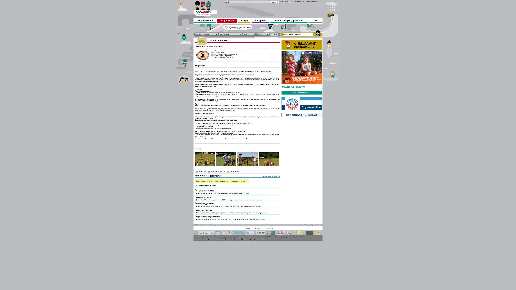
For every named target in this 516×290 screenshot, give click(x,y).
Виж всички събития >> (301, 92)
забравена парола (312, 2)
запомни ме (284, 2)
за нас (248, 228)
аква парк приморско (233, 239)
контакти (258, 228)
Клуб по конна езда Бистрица (208, 217)
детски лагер (246, 239)
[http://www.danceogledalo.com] (250, 234)
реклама (269, 228)
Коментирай (215, 176)
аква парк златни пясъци (237, 237)
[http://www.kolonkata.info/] (204, 234)
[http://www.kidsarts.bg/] (218, 234)
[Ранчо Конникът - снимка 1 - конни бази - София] (205, 159)
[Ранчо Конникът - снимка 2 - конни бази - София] (226, 159)
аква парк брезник (268, 237)
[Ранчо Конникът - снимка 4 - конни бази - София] (269, 159)
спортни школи (205, 20)
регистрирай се (299, 2)
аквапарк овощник (204, 237)
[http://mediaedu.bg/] (227, 234)
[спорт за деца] (205, 8)
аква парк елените (254, 237)
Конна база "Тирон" (204, 197)
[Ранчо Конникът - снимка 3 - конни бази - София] (247, 159)
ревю (315, 20)
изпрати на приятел (218, 171)
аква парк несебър (218, 239)
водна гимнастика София (261, 239)
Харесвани (276, 176)
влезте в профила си (222, 181)
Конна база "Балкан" (204, 210)
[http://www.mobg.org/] (298, 234)
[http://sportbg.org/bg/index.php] (289, 234)
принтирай (202, 171)
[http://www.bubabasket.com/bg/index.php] (271, 234)
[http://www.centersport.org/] (309, 234)
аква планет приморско (219, 237)
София (220, 46)
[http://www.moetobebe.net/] (239, 234)
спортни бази (227, 20)
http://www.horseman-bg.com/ (224, 57)
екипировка (260, 20)
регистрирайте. (242, 181)
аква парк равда (281, 237)
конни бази (211, 46)
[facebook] (302, 116)
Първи (270, 176)
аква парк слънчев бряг (297, 237)
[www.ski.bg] (281, 234)
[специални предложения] (302, 49)
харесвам (234, 171)
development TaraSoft (315, 225)
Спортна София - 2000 (205, 191)
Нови (265, 176)
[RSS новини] (290, 2)
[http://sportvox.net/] (260, 234)
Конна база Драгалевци (205, 204)
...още (247, 193)
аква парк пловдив (204, 239)
